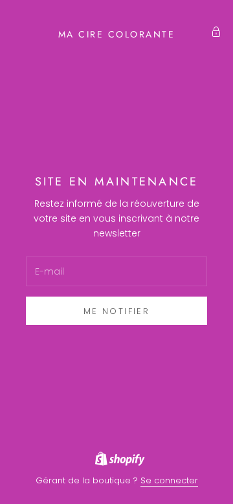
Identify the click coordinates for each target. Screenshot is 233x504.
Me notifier (116, 311)
